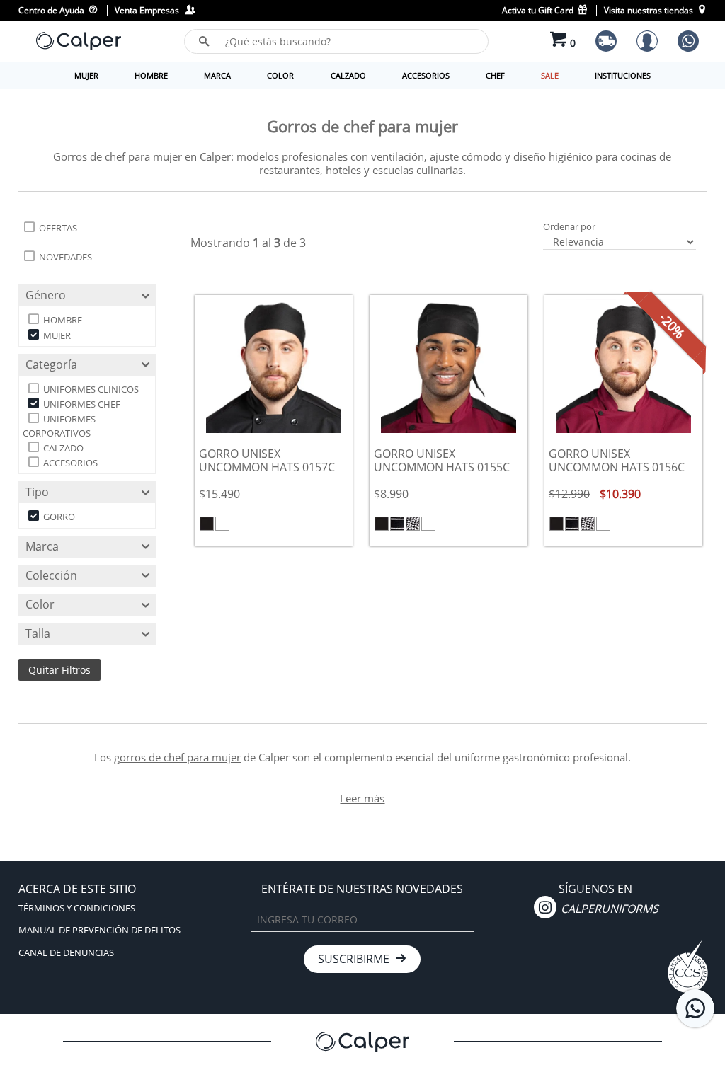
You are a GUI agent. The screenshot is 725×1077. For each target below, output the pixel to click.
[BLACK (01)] (207, 524)
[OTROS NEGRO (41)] (397, 524)
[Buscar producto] (203, 41)
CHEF (495, 75)
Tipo (37, 492)
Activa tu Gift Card (539, 10)
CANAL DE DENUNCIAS (66, 952)
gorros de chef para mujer (177, 757)
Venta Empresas (149, 10)
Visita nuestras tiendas (649, 10)
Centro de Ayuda (52, 10)
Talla (37, 633)
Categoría (51, 364)
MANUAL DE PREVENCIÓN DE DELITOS (99, 929)
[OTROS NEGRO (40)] (413, 524)
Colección (51, 575)
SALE (550, 75)
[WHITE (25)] (222, 524)
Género (45, 295)
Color (40, 604)
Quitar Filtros (59, 669)
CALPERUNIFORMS (608, 908)
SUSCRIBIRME (356, 959)
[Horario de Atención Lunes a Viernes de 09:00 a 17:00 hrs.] (695, 1008)
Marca (42, 546)
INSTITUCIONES (623, 75)
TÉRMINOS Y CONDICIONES (76, 908)
